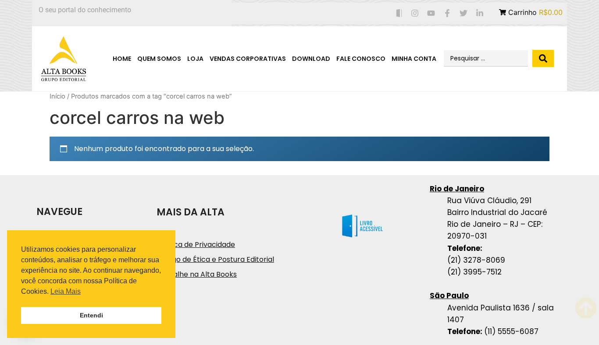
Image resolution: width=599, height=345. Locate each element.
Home (122, 58)
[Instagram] (415, 13)
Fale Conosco (360, 58)
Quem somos (159, 58)
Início (57, 96)
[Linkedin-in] (479, 13)
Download (311, 58)
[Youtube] (431, 13)
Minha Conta (414, 58)
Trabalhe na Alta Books (197, 274)
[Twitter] (463, 13)
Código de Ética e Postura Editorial (215, 259)
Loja (195, 58)
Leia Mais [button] (65, 291)
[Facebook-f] (447, 13)
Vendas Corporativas (248, 58)
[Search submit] (543, 58)
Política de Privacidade (196, 244)
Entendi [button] (91, 315)
